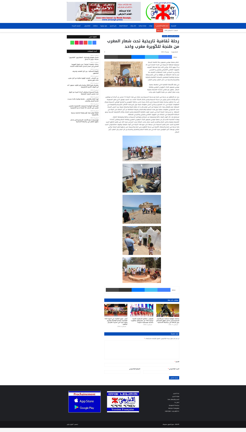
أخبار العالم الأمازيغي (162, 26)
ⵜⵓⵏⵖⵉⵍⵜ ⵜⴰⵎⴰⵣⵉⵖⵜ (172, 411)
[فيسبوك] (165, 57)
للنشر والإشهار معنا (173, 399)
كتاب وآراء (133, 26)
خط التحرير (176, 393)
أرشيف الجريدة (76, 26)
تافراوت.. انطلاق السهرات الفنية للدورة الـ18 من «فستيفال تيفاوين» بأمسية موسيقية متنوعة (142, 320)
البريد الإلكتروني (173, 369)
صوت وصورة (103, 26)
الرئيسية (173, 26)
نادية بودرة (174, 52)
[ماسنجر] (138, 57)
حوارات (151, 26)
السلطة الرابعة (123, 26)
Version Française (173, 408)
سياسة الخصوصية (174, 405)
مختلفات (95, 26)
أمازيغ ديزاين (70, 424)
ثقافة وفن (87, 26)
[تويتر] (151, 57)
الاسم (177, 361)
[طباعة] (111, 57)
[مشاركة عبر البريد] (124, 57)
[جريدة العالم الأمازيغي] (162, 11)
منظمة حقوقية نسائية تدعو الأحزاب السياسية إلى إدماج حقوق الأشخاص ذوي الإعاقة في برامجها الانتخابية (167, 320)
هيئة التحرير (175, 396)
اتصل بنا (177, 402)
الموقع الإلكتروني (134, 369)
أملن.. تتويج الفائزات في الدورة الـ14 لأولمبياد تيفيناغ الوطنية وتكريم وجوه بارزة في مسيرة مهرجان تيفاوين (115, 321)
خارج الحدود (113, 26)
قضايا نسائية (142, 26)
